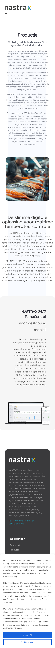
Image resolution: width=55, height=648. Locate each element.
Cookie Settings (27, 642)
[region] (27, 601)
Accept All (27, 635)
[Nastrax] (18, 7)
